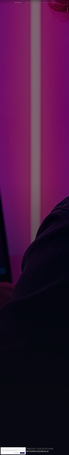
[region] (13, 450)
